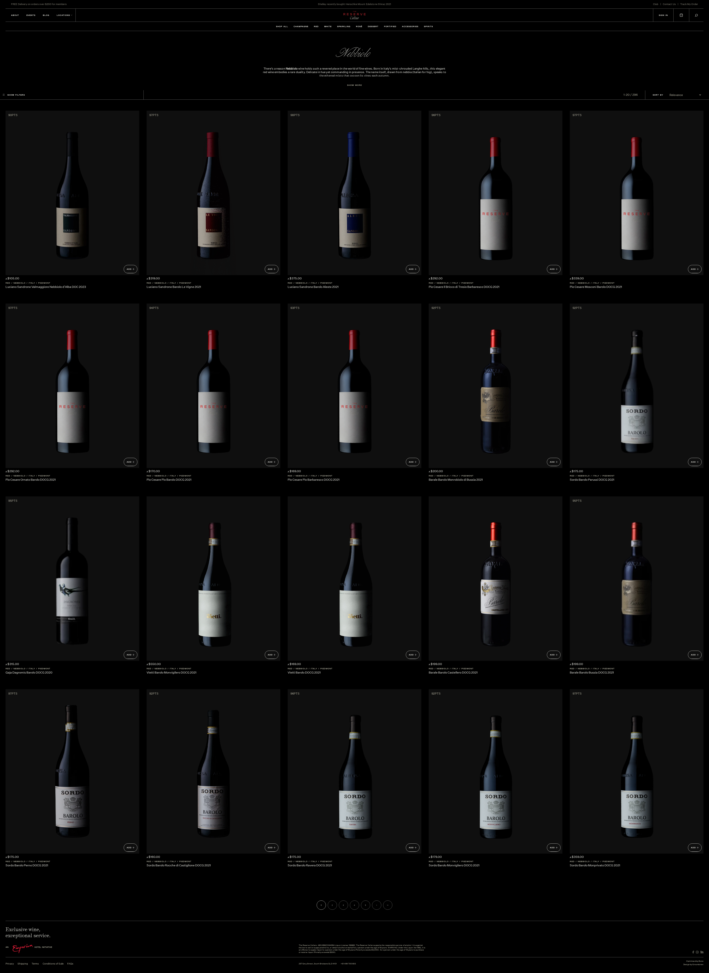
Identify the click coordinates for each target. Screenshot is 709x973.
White (328, 26)
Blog (46, 15)
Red (316, 26)
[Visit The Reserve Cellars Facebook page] (693, 952)
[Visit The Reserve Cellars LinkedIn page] (702, 952)
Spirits (428, 26)
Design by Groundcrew (693, 964)
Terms (35, 963)
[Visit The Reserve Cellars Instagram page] (697, 952)
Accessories (410, 26)
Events (30, 15)
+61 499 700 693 (348, 964)
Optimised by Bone (694, 961)
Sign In (663, 15)
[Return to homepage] (354, 15)
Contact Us (669, 4)
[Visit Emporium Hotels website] (35, 948)
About (15, 15)
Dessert (373, 26)
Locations (63, 15)
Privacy (10, 963)
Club (655, 4)
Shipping (23, 963)
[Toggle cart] (681, 15)
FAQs (70, 963)
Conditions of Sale (53, 963)
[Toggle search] (696, 15)
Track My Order (689, 4)
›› (387, 905)
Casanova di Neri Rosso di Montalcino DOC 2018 (367, 3)
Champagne (301, 26)
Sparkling (343, 26)
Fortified (390, 26)
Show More (354, 85)
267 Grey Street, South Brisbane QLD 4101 (318, 964)
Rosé (359, 26)
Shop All (282, 26)
